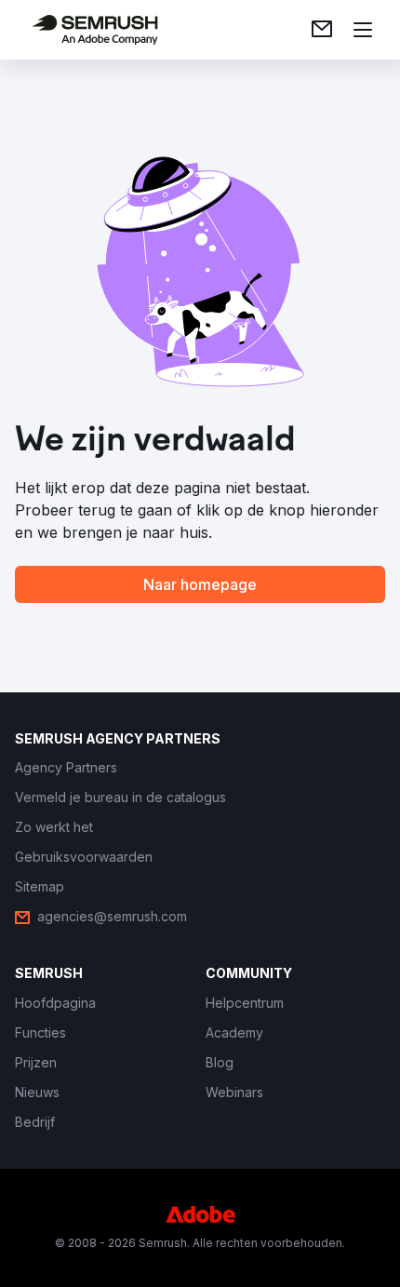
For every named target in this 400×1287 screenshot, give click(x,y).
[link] (322, 30)
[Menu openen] (362, 29)
